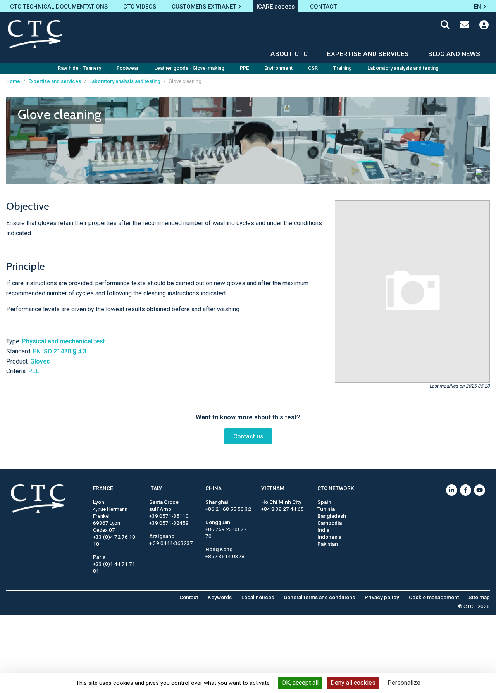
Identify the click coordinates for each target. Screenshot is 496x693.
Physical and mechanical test (63, 341)
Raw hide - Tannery (79, 68)
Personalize (404, 682)
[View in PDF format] (479, 172)
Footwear (128, 68)
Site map (479, 597)
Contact (188, 597)
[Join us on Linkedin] (451, 490)
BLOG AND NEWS (454, 54)
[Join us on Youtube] (479, 490)
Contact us (248, 436)
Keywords (220, 597)
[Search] (445, 26)
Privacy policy (382, 597)
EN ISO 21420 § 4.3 (59, 351)
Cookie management (434, 597)
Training (342, 68)
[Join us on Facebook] (465, 490)
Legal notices (257, 597)
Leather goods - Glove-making (189, 68)
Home (13, 81)
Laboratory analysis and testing (403, 68)
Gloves (40, 361)
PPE (244, 68)
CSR (313, 68)
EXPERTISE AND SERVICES (368, 54)
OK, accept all (300, 682)
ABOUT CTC (289, 54)
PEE (33, 371)
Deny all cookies (353, 682)
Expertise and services (54, 81)
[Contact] (464, 26)
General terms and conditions (319, 597)
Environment (278, 68)
